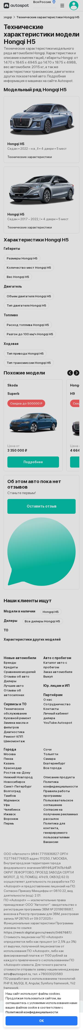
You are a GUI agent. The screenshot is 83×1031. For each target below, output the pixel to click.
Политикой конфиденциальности (32, 1012)
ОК (41, 1021)
